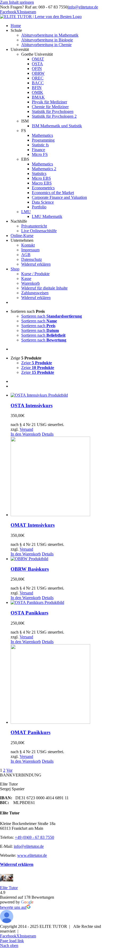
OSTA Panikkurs (29, 613)
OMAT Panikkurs (30, 732)
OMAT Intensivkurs (33, 525)
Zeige (36, 363)
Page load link (12, 940)
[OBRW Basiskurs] (62, 558)
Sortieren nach (51, 316)
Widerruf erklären (16, 864)
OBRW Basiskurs (30, 569)
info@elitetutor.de (83, 7)
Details (48, 434)
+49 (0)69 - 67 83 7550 (34, 837)
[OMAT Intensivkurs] (62, 477)
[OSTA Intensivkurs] (62, 395)
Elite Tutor (9, 887)
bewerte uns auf (13, 907)
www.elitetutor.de (32, 855)
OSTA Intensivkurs (31, 405)
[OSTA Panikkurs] (62, 602)
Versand (26, 429)
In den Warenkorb (26, 434)
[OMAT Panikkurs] (62, 684)
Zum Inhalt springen (17, 2)
